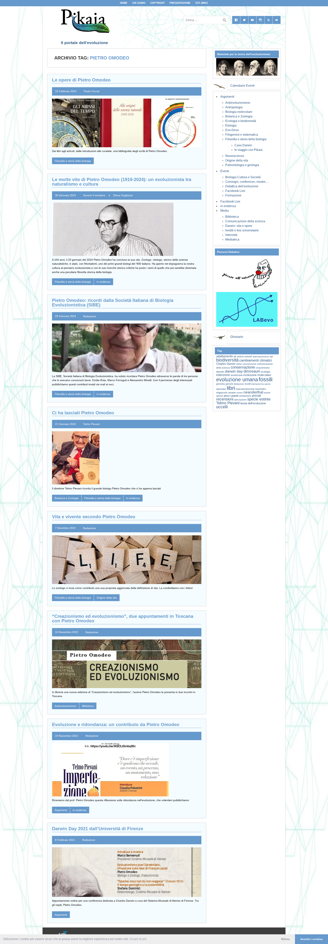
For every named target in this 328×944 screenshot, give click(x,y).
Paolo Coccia (91, 91)
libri (231, 388)
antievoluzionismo (261, 356)
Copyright (157, 3)
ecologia (265, 371)
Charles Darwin (225, 363)
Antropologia (234, 107)
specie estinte (258, 399)
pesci (227, 395)
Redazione (89, 316)
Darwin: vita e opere (238, 225)
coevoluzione (249, 364)
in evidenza (103, 281)
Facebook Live (235, 190)
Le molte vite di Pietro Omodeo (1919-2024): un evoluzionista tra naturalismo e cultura (121, 182)
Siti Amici (201, 3)
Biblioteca (88, 705)
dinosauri (252, 371)
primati (256, 395)
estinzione (223, 375)
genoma (220, 384)
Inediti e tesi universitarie (242, 230)
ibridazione (239, 384)
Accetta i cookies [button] (311, 939)
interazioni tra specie (261, 384)
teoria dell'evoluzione (253, 403)
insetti (248, 384)
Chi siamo (138, 3)
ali (235, 356)
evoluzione (237, 375)
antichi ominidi (244, 356)
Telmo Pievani (91, 424)
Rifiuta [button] (285, 939)
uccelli (222, 406)
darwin (220, 371)
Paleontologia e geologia (242, 165)
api (271, 356)
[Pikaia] (84, 31)
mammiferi (260, 389)
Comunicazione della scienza (245, 221)
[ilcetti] (63, 933)
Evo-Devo (232, 130)
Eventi (224, 171)
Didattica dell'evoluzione (241, 186)
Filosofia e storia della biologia (73, 160)
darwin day (234, 371)
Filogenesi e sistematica (241, 134)
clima (239, 364)
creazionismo (263, 367)
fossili (265, 379)
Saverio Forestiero (94, 195)
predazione (245, 396)
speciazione (240, 399)
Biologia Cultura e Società (243, 177)
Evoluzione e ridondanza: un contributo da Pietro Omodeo (115, 724)
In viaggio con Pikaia (248, 149)
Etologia (231, 125)
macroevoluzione (245, 389)
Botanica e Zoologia (67, 498)
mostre (239, 393)
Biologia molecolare (238, 111)
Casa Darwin (243, 145)
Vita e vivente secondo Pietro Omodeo (93, 516)
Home (123, 3)
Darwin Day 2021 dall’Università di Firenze (97, 828)
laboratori (221, 389)
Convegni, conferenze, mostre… (247, 181)
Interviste (231, 235)
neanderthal (253, 392)
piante (235, 395)
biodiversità (227, 360)
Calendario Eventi (242, 85)
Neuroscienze (234, 155)
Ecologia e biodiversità (240, 121)
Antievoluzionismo (65, 705)
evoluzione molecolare (257, 375)
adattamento (224, 356)
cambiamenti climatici (255, 360)
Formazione (233, 195)
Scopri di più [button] (138, 939)
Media (224, 210)
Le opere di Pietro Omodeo (81, 79)
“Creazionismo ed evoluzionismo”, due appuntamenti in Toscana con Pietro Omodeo (122, 618)
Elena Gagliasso (123, 195)
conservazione (243, 367)
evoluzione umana (237, 379)
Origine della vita (107, 597)
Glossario (236, 336)
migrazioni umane (226, 392)
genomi (229, 384)
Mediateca (232, 239)
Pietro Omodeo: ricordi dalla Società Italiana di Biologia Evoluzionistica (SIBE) (112, 302)
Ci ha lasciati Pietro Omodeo (83, 412)
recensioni (224, 399)
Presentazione (180, 3)
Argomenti (61, 810)
